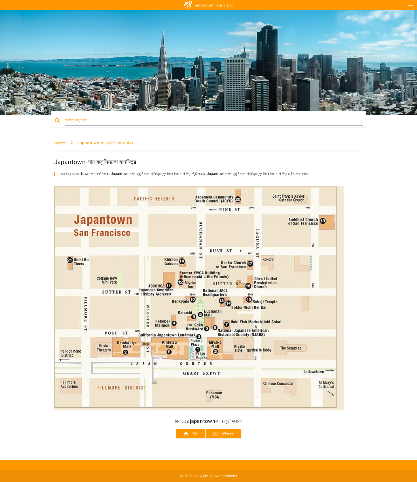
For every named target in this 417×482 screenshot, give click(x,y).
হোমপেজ (60, 142)
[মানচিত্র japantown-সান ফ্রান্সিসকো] (199, 409)
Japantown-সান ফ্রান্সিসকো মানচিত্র (105, 142)
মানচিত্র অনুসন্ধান (76, 120)
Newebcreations (223, 476)
